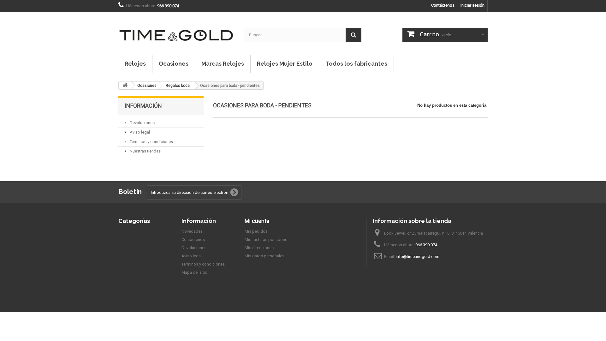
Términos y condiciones (151, 141)
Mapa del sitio (194, 272)
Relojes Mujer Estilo (284, 63)
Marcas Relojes (222, 63)
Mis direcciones (259, 247)
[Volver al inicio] (125, 85)
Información (143, 105)
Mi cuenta (257, 221)
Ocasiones (173, 63)
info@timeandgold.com (417, 256)
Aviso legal (139, 132)
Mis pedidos (256, 231)
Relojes (135, 63)
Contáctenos (442, 5)
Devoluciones (142, 122)
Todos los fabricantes (356, 63)
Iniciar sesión (472, 5)
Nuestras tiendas (145, 151)
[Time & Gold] (176, 29)
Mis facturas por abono (266, 239)
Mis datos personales (264, 256)
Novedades (192, 231)
